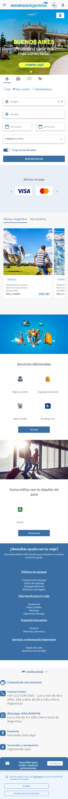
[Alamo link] (20, 509)
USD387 (44, 294)
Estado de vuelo (34, 647)
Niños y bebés (34, 607)
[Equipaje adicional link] (48, 379)
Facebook (13, 731)
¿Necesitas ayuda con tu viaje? (34, 548)
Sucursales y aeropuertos (22, 745)
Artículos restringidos (34, 589)
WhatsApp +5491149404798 (23, 713)
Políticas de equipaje (34, 572)
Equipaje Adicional (34, 586)
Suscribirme (55, 763)
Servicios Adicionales (34, 364)
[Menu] (4, 4)
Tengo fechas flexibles (24, 150)
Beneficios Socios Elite (34, 650)
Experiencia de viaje (34, 613)
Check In (34, 628)
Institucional (34, 672)
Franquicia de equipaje (34, 580)
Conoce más (34, 533)
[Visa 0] (23, 191)
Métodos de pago (34, 179)
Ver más (34, 429)
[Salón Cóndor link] (20, 406)
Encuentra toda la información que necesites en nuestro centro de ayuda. (34, 556)
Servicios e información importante (34, 639)
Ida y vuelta (23, 89)
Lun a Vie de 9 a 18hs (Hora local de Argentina (33, 719)
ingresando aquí (19, 749)
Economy (11, 279)
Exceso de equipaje (34, 583)
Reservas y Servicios (34, 631)
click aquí (37, 777)
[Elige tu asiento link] (20, 379)
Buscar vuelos (34, 158)
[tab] (7, 79)
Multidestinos (44, 89)
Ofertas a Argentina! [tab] (15, 219)
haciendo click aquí (21, 735)
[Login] (63, 4)
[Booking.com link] (48, 406)
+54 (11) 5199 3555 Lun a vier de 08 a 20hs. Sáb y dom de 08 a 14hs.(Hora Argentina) (34, 699)
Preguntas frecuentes (34, 620)
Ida (8, 89)
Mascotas (34, 610)
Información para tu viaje (34, 596)
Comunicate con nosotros (24, 682)
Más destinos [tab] (38, 219)
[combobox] (34, 102)
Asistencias (34, 604)
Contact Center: (17, 691)
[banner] (34, 59)
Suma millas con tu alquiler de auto (34, 492)
